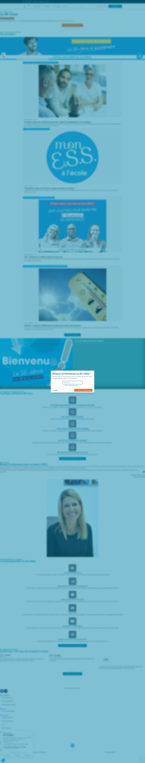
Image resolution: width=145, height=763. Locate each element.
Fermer (55, 390)
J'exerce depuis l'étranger (71, 385)
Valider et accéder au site (84, 390)
